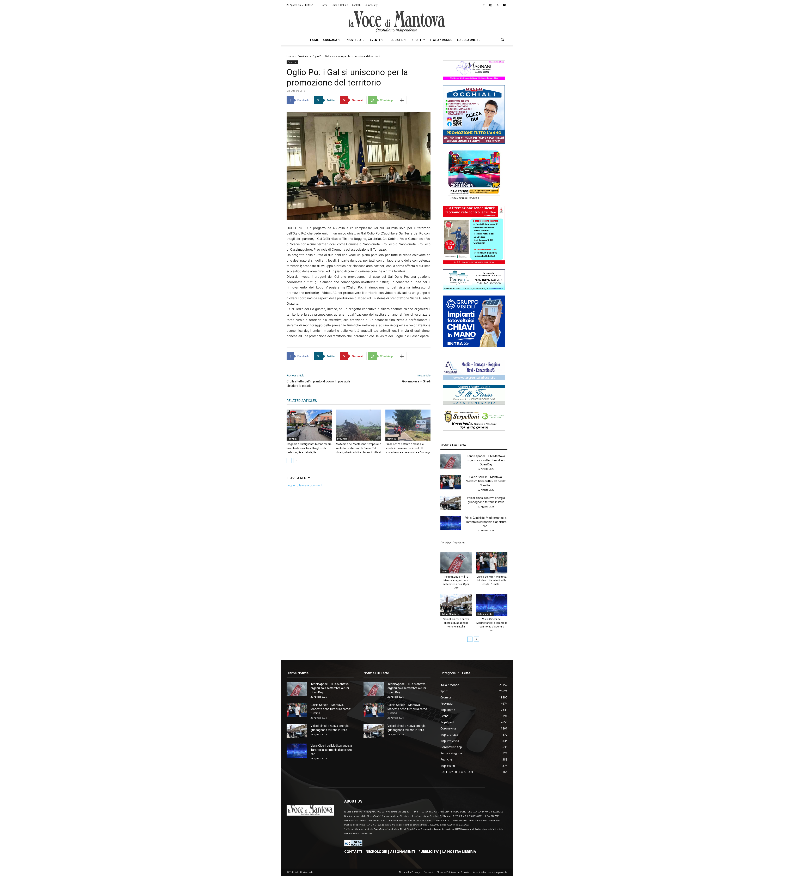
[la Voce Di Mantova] (397, 21)
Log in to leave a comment (304, 485)
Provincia (353, 40)
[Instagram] (491, 5)
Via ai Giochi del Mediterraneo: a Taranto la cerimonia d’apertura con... (486, 522)
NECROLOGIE (376, 851)
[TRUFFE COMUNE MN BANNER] (474, 263)
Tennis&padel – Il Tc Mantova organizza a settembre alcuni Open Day (486, 460)
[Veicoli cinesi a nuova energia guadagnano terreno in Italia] (450, 503)
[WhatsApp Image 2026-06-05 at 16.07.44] (474, 199)
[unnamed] (474, 379)
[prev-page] (289, 460)
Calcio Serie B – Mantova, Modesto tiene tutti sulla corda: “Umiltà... (486, 481)
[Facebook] (484, 5)
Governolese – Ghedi (416, 381)
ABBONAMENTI (402, 851)
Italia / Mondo (441, 40)
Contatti (356, 4)
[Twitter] (497, 5)
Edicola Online (468, 40)
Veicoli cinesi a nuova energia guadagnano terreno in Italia (456, 623)
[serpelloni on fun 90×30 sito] (474, 429)
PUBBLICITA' (429, 851)
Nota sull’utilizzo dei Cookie (453, 872)
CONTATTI (353, 851)
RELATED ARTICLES (302, 401)
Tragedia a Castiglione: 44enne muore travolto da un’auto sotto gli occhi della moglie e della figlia (309, 448)
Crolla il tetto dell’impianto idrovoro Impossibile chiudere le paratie (318, 384)
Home (324, 4)
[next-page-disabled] (295, 460)
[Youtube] (504, 5)
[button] (502, 40)
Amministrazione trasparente (490, 872)
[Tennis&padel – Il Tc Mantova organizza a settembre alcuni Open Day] (450, 461)
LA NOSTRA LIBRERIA (459, 851)
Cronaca (330, 40)
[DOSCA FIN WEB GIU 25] (474, 142)
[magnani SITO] (474, 79)
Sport (417, 40)
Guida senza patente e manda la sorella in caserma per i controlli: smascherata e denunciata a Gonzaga (407, 448)
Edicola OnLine (339, 4)
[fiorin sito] (474, 403)
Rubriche (396, 40)
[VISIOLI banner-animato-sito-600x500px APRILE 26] (474, 346)
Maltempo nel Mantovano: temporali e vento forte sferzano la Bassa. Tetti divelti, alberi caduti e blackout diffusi (358, 448)
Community (371, 4)
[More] (402, 100)
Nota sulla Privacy (409, 872)
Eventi (375, 40)
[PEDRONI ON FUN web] (474, 289)
